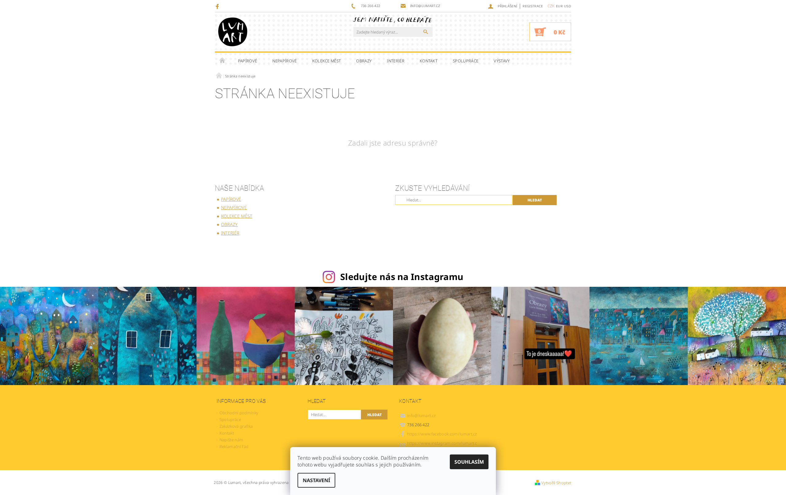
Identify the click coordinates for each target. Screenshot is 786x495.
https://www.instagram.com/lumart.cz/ (442, 445)
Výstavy (502, 61)
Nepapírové (284, 61)
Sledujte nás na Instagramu (401, 277)
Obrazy (364, 61)
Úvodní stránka (222, 61)
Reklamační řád (234, 446)
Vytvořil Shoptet (556, 482)
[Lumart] (232, 31)
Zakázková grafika (236, 426)
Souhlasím (469, 461)
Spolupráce (465, 61)
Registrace (533, 6)
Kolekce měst (326, 61)
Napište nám (231, 439)
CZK (551, 6)
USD (567, 6)
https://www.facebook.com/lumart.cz (442, 434)
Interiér (395, 61)
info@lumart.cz (421, 415)
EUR (559, 6)
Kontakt (429, 61)
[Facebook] (218, 6)
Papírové (247, 61)
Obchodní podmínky (239, 412)
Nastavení (316, 480)
